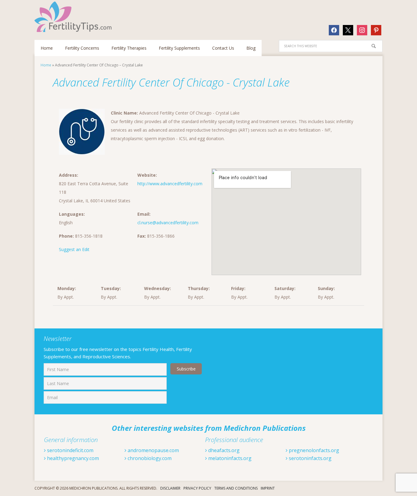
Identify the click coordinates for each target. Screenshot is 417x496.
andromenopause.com (152, 450)
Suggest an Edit (74, 249)
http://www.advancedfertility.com (169, 183)
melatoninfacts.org (229, 458)
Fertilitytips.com (74, 17)
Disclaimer (170, 488)
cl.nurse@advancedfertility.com (167, 222)
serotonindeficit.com (69, 450)
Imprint (268, 488)
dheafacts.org (223, 450)
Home (46, 65)
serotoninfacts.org (310, 458)
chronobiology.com (149, 458)
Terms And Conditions (236, 488)
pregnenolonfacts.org (313, 450)
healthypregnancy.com (72, 458)
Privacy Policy (197, 488)
